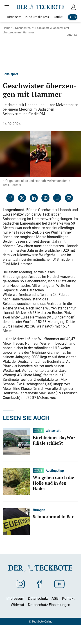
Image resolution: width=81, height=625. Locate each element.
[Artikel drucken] (57, 198)
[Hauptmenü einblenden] (7, 7)
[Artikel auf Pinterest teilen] (45, 198)
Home (6, 28)
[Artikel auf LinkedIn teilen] (34, 198)
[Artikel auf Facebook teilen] (10, 198)
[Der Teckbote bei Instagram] (21, 583)
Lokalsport (42, 28)
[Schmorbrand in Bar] (16, 521)
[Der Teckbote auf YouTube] (59, 583)
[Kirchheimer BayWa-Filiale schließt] (16, 441)
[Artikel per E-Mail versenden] (69, 198)
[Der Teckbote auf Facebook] (39, 583)
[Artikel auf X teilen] (22, 198)
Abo (73, 17)
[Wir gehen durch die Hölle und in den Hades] (16, 481)
